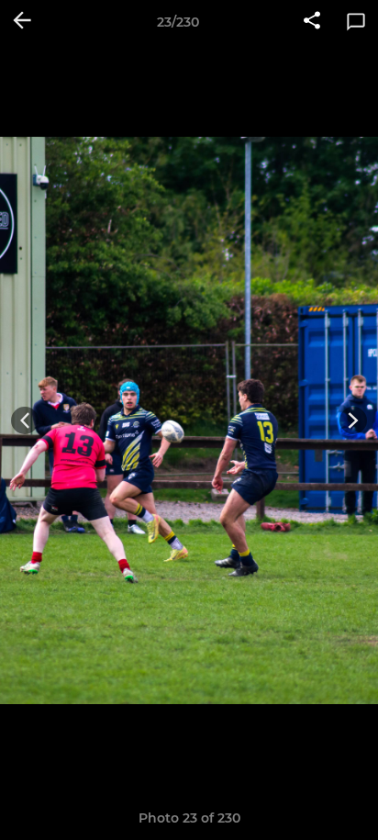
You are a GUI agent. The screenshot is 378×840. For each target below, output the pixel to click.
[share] (312, 22)
